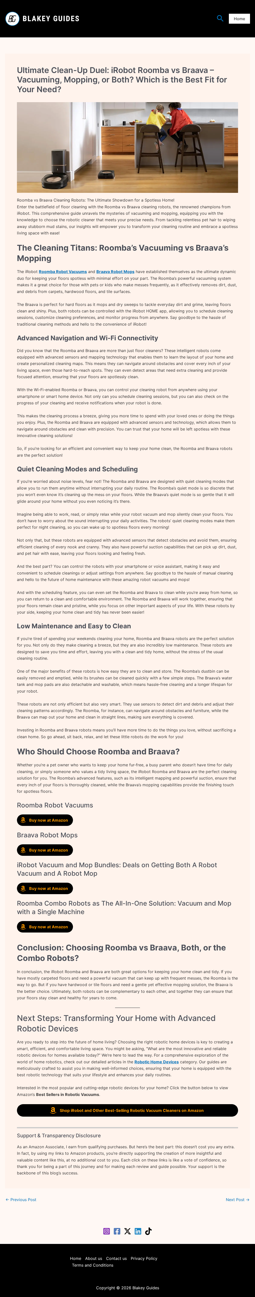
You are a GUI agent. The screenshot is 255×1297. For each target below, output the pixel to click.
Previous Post (20, 1200)
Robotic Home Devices (156, 1061)
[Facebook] (117, 1231)
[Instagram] (106, 1231)
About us (93, 1258)
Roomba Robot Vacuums (63, 271)
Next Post (238, 1200)
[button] (220, 19)
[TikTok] (148, 1231)
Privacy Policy (144, 1258)
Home (75, 1258)
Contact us (116, 1258)
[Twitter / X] (127, 1231)
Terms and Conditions (92, 1265)
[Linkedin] (138, 1231)
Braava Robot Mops (115, 271)
